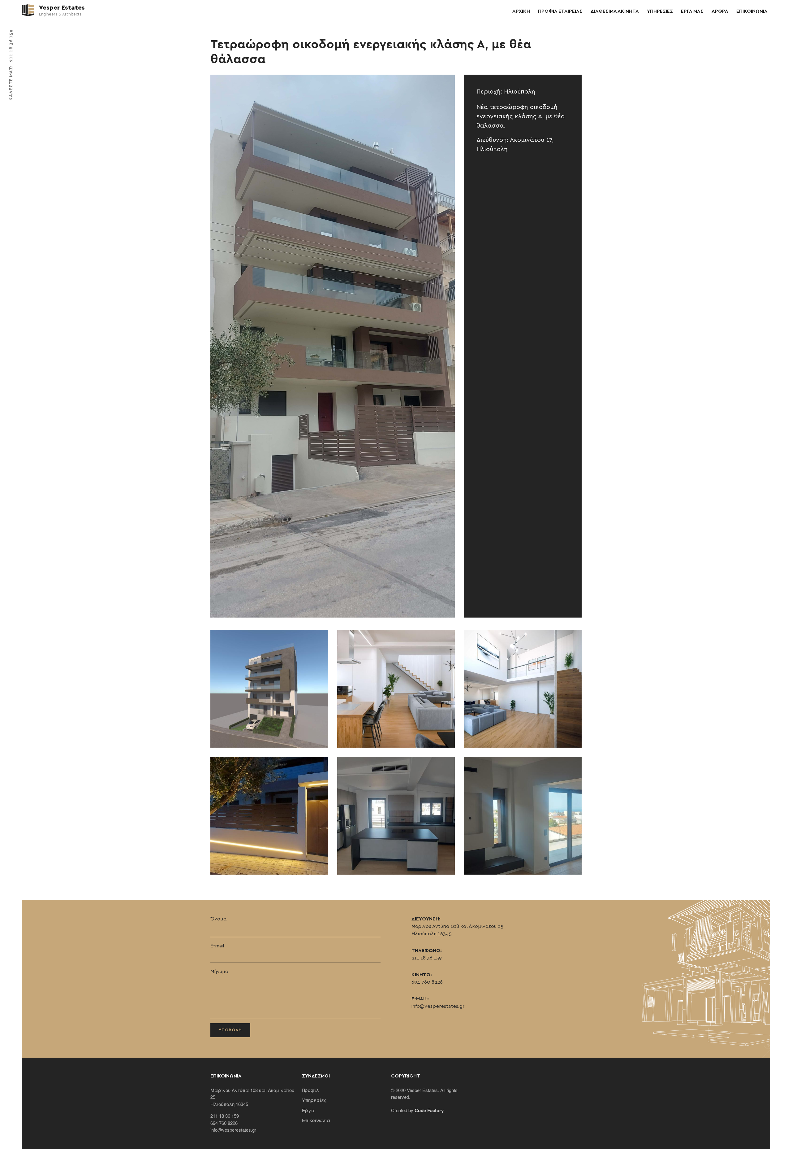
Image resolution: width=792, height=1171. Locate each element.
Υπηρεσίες (314, 1100)
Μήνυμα (219, 971)
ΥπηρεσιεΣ (660, 11)
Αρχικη (521, 11)
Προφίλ (310, 1090)
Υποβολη (230, 1030)
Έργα (308, 1110)
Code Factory (429, 1110)
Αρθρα (720, 11)
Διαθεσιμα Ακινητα (615, 11)
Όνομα (218, 918)
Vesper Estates (61, 8)
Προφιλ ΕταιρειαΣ (560, 11)
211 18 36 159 (10, 45)
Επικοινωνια (752, 11)
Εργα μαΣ (692, 11)
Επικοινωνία (316, 1120)
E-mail (217, 945)
